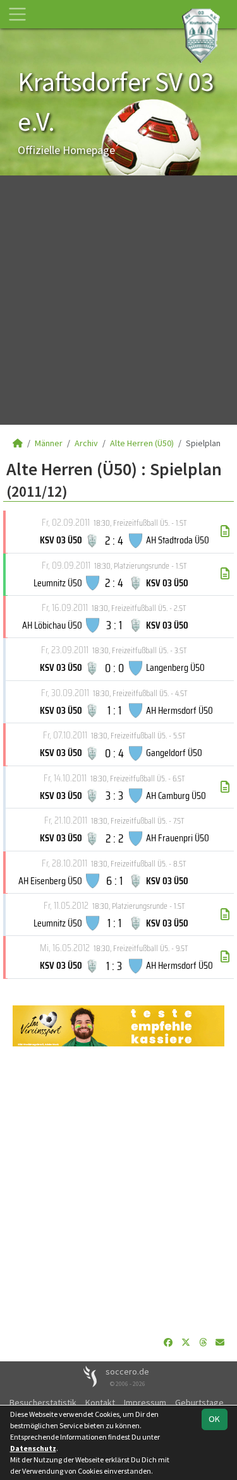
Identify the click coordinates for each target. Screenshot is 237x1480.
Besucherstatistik (42, 1402)
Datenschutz (33, 1448)
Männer (49, 443)
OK (214, 1418)
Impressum (145, 1402)
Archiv (86, 443)
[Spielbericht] (225, 531)
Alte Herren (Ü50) (142, 443)
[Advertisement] (118, 300)
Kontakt (100, 1402)
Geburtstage (199, 1402)
